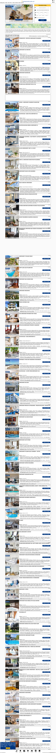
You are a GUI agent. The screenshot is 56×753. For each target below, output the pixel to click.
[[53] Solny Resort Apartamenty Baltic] (12, 662)
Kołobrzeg (7, 39)
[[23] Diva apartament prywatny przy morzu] (12, 318)
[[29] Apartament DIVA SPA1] (12, 387)
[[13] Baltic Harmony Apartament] (12, 187)
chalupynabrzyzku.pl (28, 1)
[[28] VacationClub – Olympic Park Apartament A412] (12, 375)
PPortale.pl (4, 752)
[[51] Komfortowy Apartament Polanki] (12, 639)
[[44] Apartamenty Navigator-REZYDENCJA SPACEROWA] (12, 559)
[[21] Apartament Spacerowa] (12, 295)
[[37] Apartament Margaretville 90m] (12, 479)
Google (2, 743)
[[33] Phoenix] (12, 433)
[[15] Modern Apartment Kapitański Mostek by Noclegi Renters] (12, 210)
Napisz (55, 752)
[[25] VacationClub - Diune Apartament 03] (12, 341)
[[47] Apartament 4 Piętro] (12, 593)
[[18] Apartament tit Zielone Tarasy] (12, 260)
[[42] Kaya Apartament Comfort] (12, 536)
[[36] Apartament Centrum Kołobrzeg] (12, 467)
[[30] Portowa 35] (12, 398)
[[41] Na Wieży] (12, 524)
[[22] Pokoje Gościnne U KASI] (12, 306)
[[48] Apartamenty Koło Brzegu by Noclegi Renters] (12, 605)
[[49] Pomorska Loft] (12, 616)
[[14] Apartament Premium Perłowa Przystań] (12, 198)
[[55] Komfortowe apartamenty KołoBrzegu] (12, 685)
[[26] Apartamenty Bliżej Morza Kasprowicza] (12, 352)
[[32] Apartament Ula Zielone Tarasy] (12, 421)
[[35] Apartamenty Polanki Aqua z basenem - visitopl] (12, 456)
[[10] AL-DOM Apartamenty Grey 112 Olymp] (12, 152)
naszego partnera (31, 300)
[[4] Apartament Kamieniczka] (12, 77)
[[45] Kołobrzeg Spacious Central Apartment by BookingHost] (12, 570)
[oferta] (8, 47)
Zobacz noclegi (46, 40)
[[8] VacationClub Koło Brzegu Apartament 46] (12, 129)
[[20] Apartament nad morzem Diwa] (12, 283)
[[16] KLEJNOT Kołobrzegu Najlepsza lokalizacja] (12, 221)
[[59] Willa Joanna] (12, 731)
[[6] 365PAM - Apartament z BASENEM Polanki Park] (12, 106)
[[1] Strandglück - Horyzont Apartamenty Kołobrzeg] (12, 42)
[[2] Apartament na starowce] (12, 54)
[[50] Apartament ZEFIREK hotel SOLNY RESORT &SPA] (12, 628)
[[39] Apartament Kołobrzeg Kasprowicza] (12, 501)
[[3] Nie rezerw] (12, 65)
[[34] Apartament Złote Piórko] (12, 444)
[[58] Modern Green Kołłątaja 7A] (12, 720)
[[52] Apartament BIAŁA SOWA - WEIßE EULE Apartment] (12, 651)
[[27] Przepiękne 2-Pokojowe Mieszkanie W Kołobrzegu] (12, 364)
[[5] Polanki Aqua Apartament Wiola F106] (12, 88)
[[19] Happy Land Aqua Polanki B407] (12, 272)
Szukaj (42, 20)
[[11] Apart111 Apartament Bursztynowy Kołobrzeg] (12, 164)
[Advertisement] (28, 247)
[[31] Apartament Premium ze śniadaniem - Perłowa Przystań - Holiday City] (12, 410)
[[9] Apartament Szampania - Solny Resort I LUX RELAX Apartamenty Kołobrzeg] (12, 141)
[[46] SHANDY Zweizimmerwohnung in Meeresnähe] (12, 582)
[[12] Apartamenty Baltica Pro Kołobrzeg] (12, 175)
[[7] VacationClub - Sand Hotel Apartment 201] (12, 118)
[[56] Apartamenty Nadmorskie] (12, 697)
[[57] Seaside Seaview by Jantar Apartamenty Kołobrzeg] (12, 708)
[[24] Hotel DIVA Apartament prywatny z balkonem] (12, 329)
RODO (5, 746)
